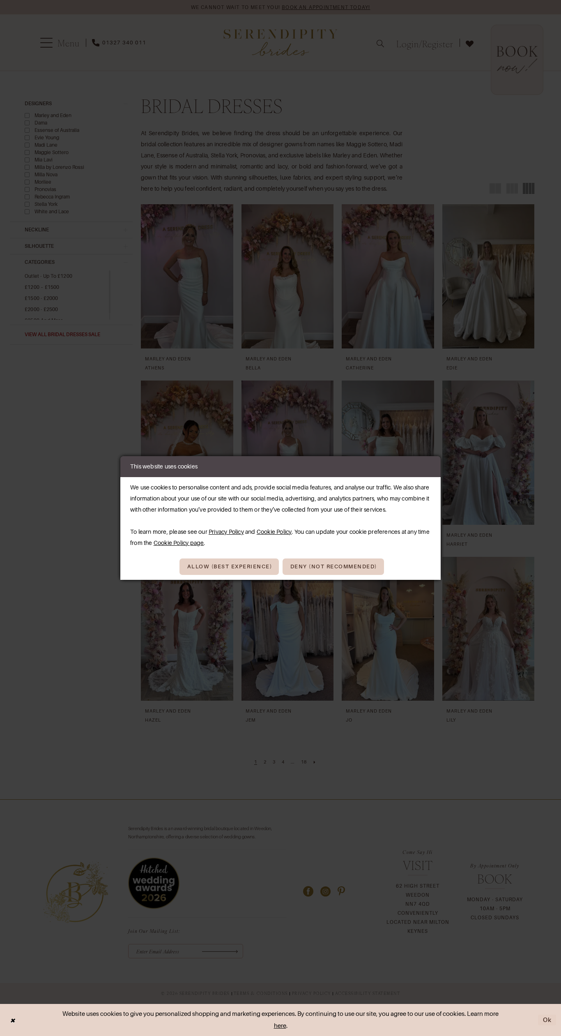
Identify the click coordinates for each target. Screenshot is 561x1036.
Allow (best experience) (229, 566)
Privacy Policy (226, 531)
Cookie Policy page (179, 543)
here (280, 1025)
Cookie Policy (274, 531)
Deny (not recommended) (333, 566)
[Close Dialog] (12, 1020)
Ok (547, 1020)
